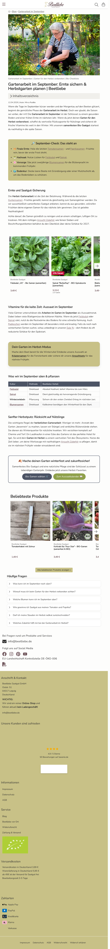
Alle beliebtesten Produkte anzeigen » (54, 570)
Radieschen (14, 324)
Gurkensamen (15, 200)
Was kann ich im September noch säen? (32, 583)
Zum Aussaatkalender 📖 (69, 476)
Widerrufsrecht (9, 827)
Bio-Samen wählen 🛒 (37, 476)
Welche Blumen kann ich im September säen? (35, 599)
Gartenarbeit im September (31, 11)
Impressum (7, 789)
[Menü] (4, 4)
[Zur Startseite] (54, 5)
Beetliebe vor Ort (10, 821)
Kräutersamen (19, 355)
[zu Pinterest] (18, 654)
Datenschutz (8, 794)
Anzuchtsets (78, 355)
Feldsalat (50, 157)
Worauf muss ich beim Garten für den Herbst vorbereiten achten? (44, 591)
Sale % (70, 327)
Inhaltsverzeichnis (26, 96)
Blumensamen (56, 162)
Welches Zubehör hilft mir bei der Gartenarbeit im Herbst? (40, 623)
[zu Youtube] (25, 654)
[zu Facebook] (5, 654)
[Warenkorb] (103, 4)
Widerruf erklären (78, 942)
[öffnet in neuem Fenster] (54, 769)
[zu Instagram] (11, 654)
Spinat (63, 157)
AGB (4, 800)
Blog (14, 11)
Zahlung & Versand (11, 832)
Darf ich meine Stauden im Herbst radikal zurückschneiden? (41, 615)
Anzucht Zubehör (46, 220)
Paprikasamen (77, 148)
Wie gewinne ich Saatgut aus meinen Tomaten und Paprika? (42, 607)
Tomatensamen (56, 148)
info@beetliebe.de (11, 712)
